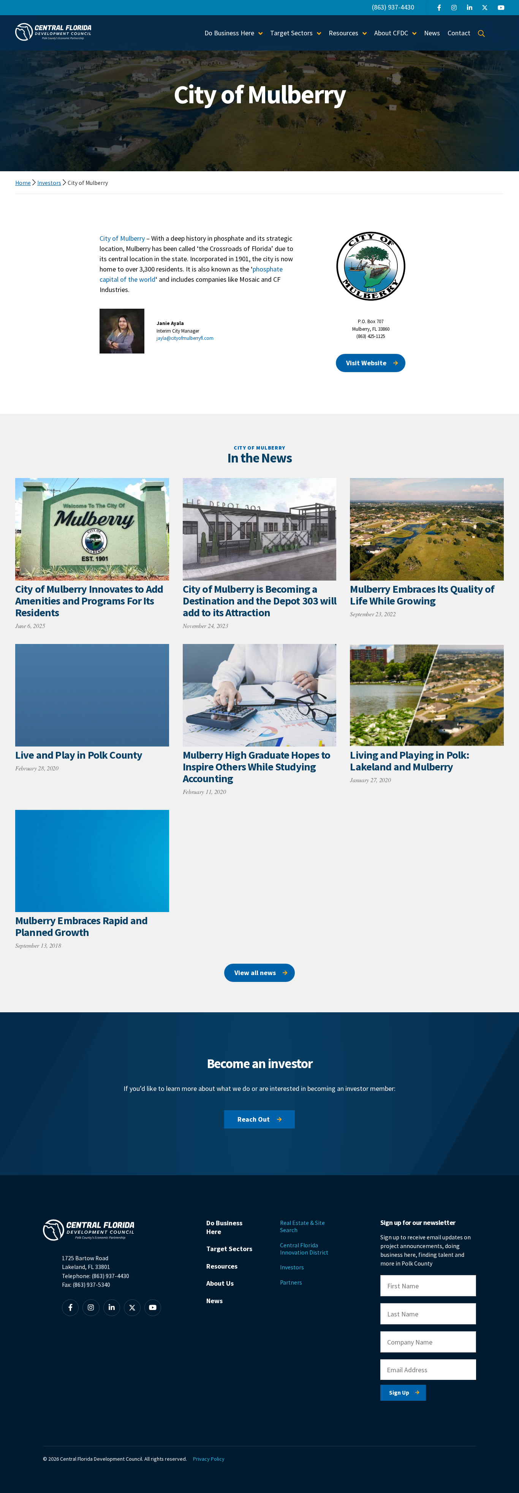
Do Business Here (224, 1227)
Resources (221, 1266)
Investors (49, 182)
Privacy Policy (209, 1458)
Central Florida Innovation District (304, 1249)
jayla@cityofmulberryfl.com (185, 338)
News (432, 32)
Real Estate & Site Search (302, 1226)
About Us (220, 1283)
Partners (291, 1282)
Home (23, 182)
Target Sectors (229, 1248)
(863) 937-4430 (393, 7)
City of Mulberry (122, 238)
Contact (459, 32)
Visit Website (366, 362)
